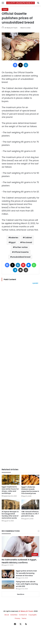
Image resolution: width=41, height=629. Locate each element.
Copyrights (32, 615)
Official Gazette (21, 252)
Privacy (17, 618)
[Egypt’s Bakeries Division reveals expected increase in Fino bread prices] (30, 480)
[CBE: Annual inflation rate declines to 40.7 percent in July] (30, 504)
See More (20, 594)
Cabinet (28, 237)
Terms (24, 618)
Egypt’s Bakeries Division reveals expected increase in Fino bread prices (30, 490)
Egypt (5, 9)
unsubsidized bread (21, 257)
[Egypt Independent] (20, 3)
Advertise (13, 615)
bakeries (14, 237)
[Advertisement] (20, 376)
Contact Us (23, 615)
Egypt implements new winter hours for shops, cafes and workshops (10, 490)
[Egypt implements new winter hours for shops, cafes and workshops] (11, 480)
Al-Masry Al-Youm (11, 28)
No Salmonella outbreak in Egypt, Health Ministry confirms (19, 561)
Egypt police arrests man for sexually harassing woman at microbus (26, 573)
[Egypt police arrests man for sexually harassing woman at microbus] (8, 574)
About (6, 615)
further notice (21, 247)
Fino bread (27, 242)
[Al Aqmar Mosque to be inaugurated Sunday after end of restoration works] (11, 505)
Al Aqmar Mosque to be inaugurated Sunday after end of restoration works (10, 514)
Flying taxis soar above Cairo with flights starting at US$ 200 (27, 583)
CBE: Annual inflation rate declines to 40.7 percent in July (30, 513)
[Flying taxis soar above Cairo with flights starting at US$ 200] (8, 584)
